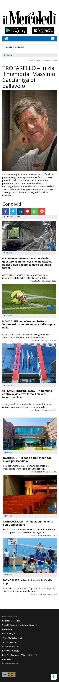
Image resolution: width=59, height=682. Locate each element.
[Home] (5, 38)
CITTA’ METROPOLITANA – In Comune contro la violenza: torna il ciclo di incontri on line (27, 394)
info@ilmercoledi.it (10, 663)
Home (9, 47)
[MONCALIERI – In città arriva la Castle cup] (30, 555)
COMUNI (19, 47)
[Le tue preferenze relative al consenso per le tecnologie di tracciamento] (54, 677)
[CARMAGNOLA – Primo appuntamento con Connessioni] (30, 494)
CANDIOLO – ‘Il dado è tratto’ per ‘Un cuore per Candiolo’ (27, 459)
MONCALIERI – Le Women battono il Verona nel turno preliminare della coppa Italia (28, 324)
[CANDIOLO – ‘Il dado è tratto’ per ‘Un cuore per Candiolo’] (30, 434)
